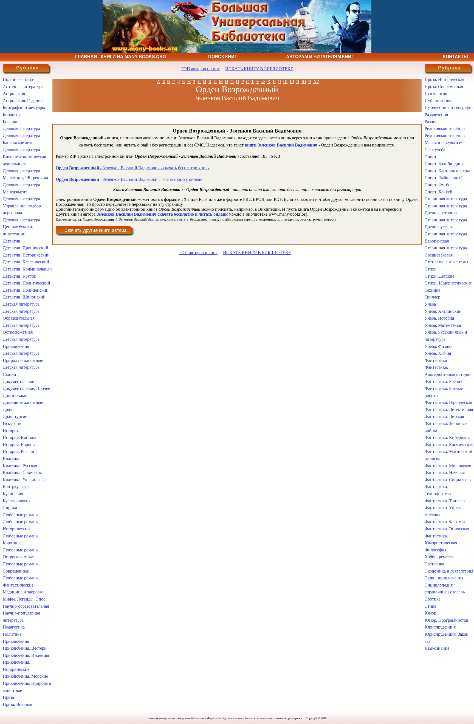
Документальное (18, 381)
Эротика (433, 599)
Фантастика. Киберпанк (447, 437)
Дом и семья (14, 395)
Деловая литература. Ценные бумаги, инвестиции (22, 227)
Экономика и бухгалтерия (449, 571)
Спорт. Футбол (439, 184)
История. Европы (19, 444)
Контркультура (16, 486)
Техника (432, 290)
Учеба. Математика (443, 325)
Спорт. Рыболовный (444, 177)
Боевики (11, 121)
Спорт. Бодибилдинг (444, 163)
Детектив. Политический (26, 283)
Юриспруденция (440, 627)
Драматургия (15, 416)
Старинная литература (446, 198)
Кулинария (13, 493)
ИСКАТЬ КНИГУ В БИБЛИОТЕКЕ (259, 68)
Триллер (432, 297)
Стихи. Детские (439, 276)
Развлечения (436, 114)
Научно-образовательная (26, 606)
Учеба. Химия (438, 353)
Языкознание (437, 648)
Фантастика (436, 360)
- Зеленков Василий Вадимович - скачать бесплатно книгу (133, 167)
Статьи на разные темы (446, 262)
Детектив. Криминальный (27, 269)
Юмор (430, 613)
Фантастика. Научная (445, 472)
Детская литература (21, 304)
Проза (8, 697)
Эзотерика (434, 564)
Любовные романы (21, 514)
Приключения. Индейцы (26, 655)
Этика (430, 606)
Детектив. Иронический (25, 248)
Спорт (430, 156)
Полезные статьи (19, 79)
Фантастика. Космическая (449, 444)
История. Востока (19, 437)
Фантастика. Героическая (448, 402)
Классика (11, 458)
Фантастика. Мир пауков (448, 465)
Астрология (14, 93)
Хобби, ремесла (439, 556)
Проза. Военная (17, 704)
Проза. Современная (444, 86)
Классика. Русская (20, 465)
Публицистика (438, 100)
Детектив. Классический (26, 262)
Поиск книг (222, 56)
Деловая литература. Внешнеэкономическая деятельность (24, 156)
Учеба (430, 304)
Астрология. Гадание (23, 100)
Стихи (431, 269)
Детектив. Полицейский (26, 290)
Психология (436, 93)
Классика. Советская (22, 472)
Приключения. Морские (25, 676)
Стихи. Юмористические (448, 283)
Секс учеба (435, 149)
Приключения (16, 641)
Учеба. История (439, 318)
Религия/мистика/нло (445, 128)
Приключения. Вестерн (25, 648)
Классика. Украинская (23, 479)
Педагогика (14, 627)
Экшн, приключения (444, 578)
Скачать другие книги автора (95, 230)
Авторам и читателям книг (320, 56)
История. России (18, 451)
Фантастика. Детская (444, 416)
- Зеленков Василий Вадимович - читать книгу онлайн (129, 179)
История (11, 430)
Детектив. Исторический (26, 255)
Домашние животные (23, 402)
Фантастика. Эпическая (447, 528)
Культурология (16, 500)
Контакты (455, 56)
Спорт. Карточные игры (447, 170)
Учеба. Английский (443, 311)
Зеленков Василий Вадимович (236, 98)
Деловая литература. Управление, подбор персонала (22, 205)
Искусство (12, 423)
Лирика (10, 507)
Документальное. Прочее (26, 388)
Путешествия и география (449, 107)
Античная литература (23, 86)
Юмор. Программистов (446, 620)
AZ (316, 81)
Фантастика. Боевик (443, 381)
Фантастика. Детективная (449, 409)
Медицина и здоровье (23, 592)
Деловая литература (21, 128)
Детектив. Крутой (19, 276)
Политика (12, 634)
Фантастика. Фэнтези (445, 521)
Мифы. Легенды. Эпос (24, 599)
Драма (9, 409)
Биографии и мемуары (24, 107)
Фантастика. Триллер (445, 500)
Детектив (11, 241)
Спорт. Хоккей (438, 192)
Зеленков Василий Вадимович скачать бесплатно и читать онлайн (162, 214)
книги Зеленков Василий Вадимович (281, 145)
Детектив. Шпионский (24, 297)
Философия (435, 550)
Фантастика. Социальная (448, 479)
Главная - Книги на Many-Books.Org (120, 56)
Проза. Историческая (444, 79)
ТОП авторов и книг (200, 68)
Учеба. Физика (438, 346)
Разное (431, 121)
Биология (12, 114)
